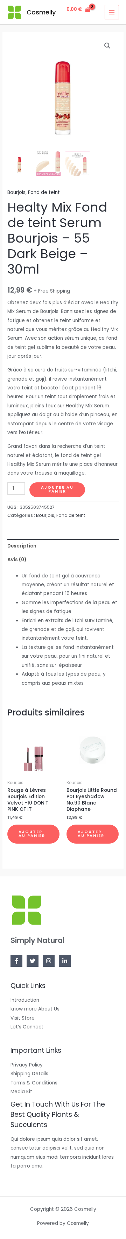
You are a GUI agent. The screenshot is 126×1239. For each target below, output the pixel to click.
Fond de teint (44, 192)
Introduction (24, 1000)
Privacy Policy (26, 1065)
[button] (107, 45)
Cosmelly (41, 12)
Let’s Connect (26, 1027)
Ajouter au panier (57, 489)
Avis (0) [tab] (16, 559)
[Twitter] (32, 961)
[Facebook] (16, 961)
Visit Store (22, 1018)
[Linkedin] (65, 961)
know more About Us (34, 1009)
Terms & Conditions (33, 1083)
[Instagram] (49, 961)
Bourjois (16, 192)
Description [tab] (21, 546)
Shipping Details (29, 1073)
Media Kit (21, 1091)
